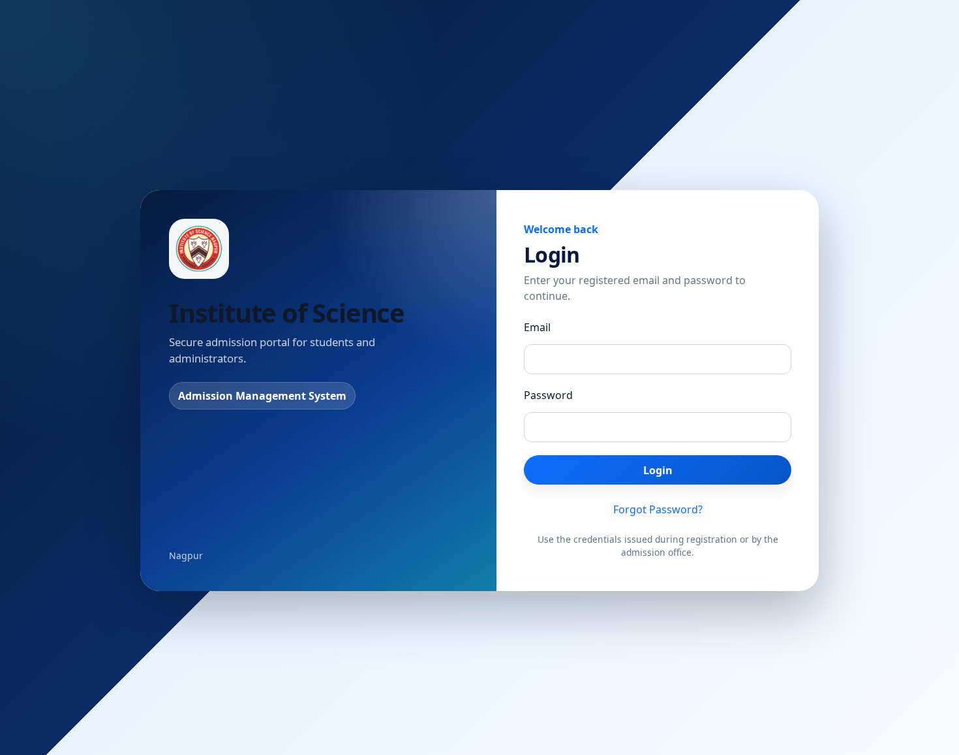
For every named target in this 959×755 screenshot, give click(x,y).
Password (548, 395)
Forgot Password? (658, 509)
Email (537, 327)
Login (658, 470)
